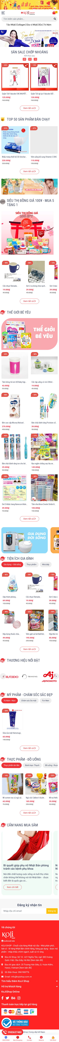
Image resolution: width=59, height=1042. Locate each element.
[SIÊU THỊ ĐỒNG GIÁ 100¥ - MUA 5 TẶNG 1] (27, 233)
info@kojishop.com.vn (21, 976)
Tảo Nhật (10, 24)
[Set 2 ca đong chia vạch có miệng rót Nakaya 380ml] (37, 272)
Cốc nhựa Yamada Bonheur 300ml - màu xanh (13, 287)
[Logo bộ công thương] (15, 1023)
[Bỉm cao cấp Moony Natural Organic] (14, 406)
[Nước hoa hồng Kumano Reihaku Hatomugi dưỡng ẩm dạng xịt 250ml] (44, 77)
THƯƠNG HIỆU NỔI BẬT (23, 660)
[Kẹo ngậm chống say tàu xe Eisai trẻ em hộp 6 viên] (44, 447)
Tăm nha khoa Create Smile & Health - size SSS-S (43, 505)
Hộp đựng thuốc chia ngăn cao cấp (11, 635)
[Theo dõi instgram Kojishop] (18, 998)
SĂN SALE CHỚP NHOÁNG (29, 52)
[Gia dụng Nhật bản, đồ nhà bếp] (24, 540)
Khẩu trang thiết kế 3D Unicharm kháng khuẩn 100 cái (14, 158)
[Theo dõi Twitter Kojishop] (7, 998)
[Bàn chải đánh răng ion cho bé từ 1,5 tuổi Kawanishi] (14, 447)
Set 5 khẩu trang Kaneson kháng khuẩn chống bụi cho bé (14, 505)
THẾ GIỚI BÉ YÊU (19, 312)
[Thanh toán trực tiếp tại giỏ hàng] (19, 1012)
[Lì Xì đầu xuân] (29, 4)
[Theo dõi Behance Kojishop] (13, 998)
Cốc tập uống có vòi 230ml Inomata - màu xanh (42, 383)
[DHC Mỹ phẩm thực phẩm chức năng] (9, 676)
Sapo (43, 1032)
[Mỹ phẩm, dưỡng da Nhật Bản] (29, 187)
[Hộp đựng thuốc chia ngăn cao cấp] (12, 620)
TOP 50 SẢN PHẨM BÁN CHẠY (28, 119)
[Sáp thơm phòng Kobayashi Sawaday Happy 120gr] (12, 583)
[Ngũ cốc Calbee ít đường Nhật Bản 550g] (35, 784)
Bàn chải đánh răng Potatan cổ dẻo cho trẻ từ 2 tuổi (44, 424)
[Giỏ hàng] (54, 13)
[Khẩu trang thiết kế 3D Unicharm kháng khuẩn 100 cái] (15, 140)
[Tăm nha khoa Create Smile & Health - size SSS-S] (44, 487)
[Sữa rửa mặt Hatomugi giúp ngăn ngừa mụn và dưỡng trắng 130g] (12, 719)
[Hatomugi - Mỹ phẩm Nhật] (49, 676)
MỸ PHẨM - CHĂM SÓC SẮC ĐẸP (30, 695)
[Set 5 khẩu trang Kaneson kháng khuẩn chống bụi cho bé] (14, 487)
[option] (29, 38)
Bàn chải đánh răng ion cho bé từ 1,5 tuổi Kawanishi (14, 464)
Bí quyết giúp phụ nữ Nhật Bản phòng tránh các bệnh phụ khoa (26, 867)
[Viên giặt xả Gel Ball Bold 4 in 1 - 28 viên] (35, 620)
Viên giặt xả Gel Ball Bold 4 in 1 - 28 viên (35, 635)
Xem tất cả (28, 108)
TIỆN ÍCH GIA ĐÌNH (20, 558)
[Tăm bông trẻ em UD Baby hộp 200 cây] (14, 365)
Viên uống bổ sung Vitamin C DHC (44, 157)
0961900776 (23, 972)
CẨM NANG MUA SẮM (22, 825)
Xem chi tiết (12, 887)
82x (40, 24)
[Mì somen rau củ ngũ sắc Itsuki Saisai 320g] (12, 784)
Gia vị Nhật (32, 24)
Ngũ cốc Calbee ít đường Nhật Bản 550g (35, 799)
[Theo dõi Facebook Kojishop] (2, 998)
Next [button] (56, 676)
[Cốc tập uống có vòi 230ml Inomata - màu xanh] (44, 365)
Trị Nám (47, 24)
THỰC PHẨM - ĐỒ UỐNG (24, 759)
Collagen (21, 24)
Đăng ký (52, 911)
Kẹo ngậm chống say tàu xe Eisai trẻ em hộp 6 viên (42, 464)
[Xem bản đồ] (37, 960)
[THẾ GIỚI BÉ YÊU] (29, 333)
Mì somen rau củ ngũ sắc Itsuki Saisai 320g (12, 799)
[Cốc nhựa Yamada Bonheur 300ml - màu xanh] (13, 272)
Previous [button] (3, 676)
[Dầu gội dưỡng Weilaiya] (29, 676)
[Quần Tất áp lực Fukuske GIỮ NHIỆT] (15, 77)
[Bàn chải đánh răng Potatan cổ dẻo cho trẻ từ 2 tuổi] (44, 406)
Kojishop (24, 1032)
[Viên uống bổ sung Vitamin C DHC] (44, 140)
